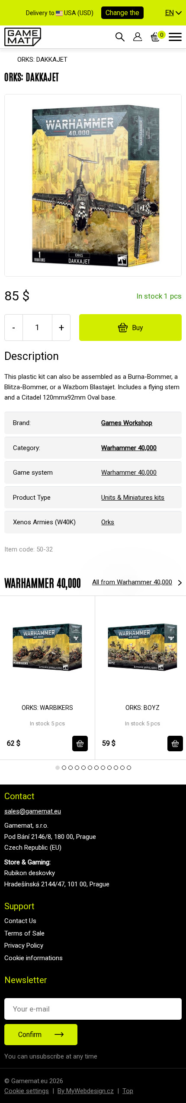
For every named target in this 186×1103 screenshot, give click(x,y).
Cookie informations (33, 958)
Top (127, 1091)
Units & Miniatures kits (132, 497)
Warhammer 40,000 (129, 472)
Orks (107, 522)
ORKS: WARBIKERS (47, 707)
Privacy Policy (23, 945)
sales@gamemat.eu (32, 811)
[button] (173, 13)
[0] (155, 36)
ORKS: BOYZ (142, 707)
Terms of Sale (24, 933)
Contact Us (20, 921)
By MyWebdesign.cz (86, 1091)
